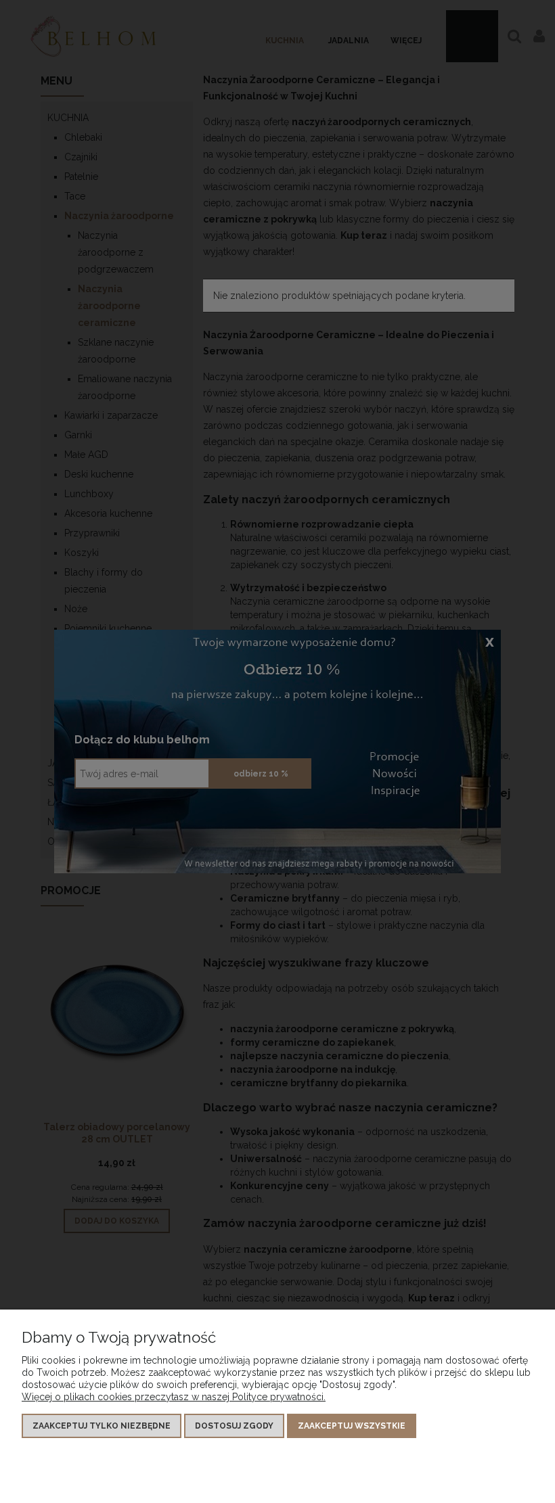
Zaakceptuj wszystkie (351, 1426)
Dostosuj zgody (234, 1426)
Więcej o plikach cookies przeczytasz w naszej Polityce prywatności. (174, 1396)
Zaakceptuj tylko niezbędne (101, 1426)
